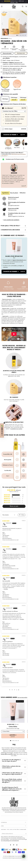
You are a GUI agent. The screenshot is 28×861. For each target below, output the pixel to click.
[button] (23, 856)
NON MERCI (21, 436)
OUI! (20, 434)
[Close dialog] (26, 423)
